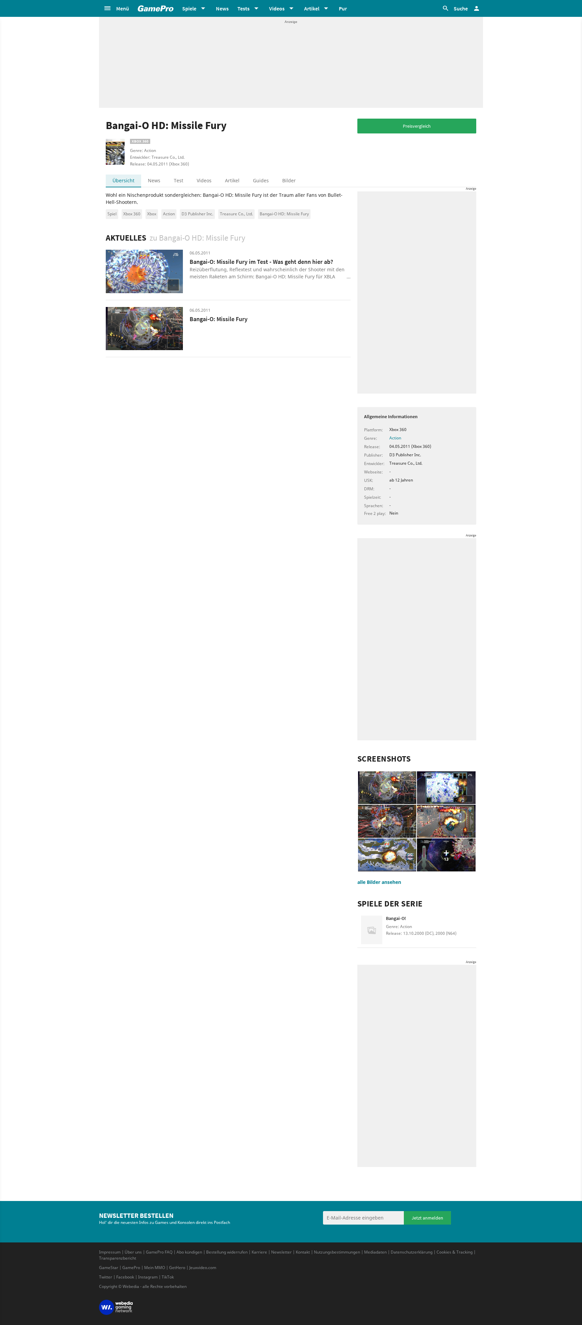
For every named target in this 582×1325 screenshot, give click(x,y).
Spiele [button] (189, 8)
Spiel (112, 214)
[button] (116, 8)
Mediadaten (375, 1252)
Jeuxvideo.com (202, 1267)
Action (169, 214)
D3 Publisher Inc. (197, 214)
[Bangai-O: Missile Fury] (144, 328)
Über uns (133, 1252)
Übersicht (123, 180)
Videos (204, 180)
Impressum (110, 1252)
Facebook (125, 1277)
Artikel (232, 180)
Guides (261, 180)
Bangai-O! (396, 918)
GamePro (131, 1267)
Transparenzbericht (117, 1258)
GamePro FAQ (159, 1252)
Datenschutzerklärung (411, 1252)
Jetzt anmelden (427, 1218)
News (222, 8)
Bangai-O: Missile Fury (219, 319)
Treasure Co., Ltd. (236, 214)
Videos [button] (277, 8)
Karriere (259, 1252)
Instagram (148, 1277)
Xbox (151, 214)
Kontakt (303, 1252)
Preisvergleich (417, 126)
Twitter (105, 1277)
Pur (343, 8)
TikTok (168, 1277)
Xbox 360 (131, 214)
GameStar (108, 1267)
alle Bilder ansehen (379, 882)
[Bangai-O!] (371, 930)
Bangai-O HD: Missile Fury (284, 214)
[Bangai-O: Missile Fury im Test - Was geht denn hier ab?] (144, 271)
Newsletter (281, 1252)
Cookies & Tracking (455, 1252)
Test (178, 180)
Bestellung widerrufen (227, 1252)
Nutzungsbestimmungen (337, 1252)
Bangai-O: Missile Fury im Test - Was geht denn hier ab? (261, 262)
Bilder (289, 180)
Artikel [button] (311, 8)
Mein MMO (154, 1267)
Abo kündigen (189, 1252)
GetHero (177, 1267)
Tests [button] (243, 8)
